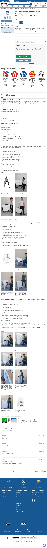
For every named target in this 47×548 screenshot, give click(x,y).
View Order (18, 496)
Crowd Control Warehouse (29, 537)
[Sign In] (43, 3)
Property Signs (18, 6)
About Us (3, 492)
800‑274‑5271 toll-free (7, 531)
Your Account (18, 492)
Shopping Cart (19, 494)
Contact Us (4, 496)
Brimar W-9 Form (35, 494)
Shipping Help (19, 509)
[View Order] (40, 3)
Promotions (18, 515)
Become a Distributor (35, 496)
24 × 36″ (21, 22)
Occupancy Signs (16, 8)
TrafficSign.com (35, 537)
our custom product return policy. (14, 147)
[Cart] (45, 3)
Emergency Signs (30, 6)
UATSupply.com (36, 538)
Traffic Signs (7, 6)
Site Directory (4, 505)
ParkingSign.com (22, 538)
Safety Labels (36, 6)
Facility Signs (24, 6)
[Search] (31, 4)
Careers (17, 513)
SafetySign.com (3, 8)
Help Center (18, 505)
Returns (17, 498)
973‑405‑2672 (31, 63)
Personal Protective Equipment (43, 6)
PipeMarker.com (26, 538)
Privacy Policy (4, 494)
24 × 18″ (17, 22)
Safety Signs (2, 6)
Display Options (15, 471)
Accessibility (4, 503)
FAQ (17, 507)
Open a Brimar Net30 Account (37, 492)
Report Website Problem (6, 498)
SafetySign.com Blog (20, 511)
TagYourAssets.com (31, 538)
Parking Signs (12, 6)
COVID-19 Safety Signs (10, 8)
